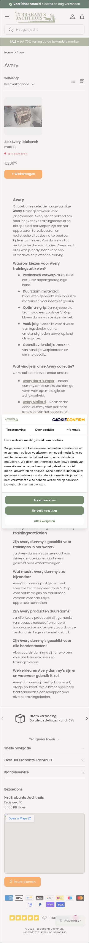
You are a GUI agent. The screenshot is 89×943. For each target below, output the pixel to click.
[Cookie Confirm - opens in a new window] (68, 419)
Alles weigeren (44, 521)
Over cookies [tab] (44, 429)
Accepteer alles (44, 500)
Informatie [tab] (73, 429)
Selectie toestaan (44, 510)
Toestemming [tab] (16, 429)
